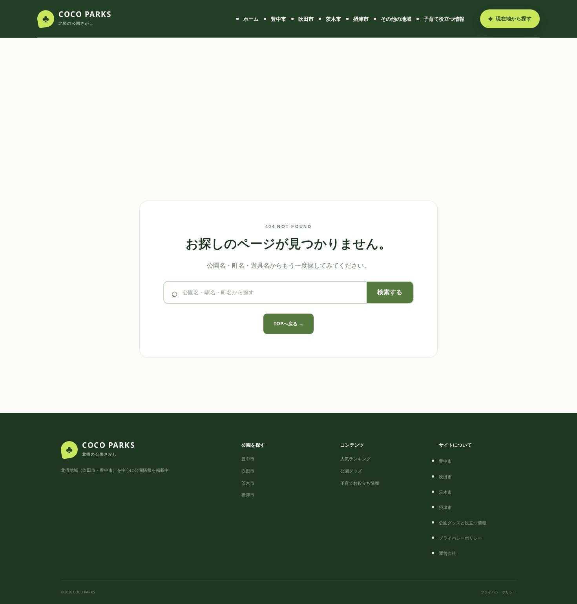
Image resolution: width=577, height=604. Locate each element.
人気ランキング (355, 459)
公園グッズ (351, 471)
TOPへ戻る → (288, 323)
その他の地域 (396, 18)
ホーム (251, 18)
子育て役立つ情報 (444, 18)
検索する (389, 292)
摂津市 (361, 18)
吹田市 (306, 18)
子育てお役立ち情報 (359, 483)
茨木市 (333, 18)
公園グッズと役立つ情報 (462, 523)
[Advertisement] (288, 130)
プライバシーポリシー (460, 538)
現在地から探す (509, 18)
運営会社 (447, 553)
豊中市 (278, 18)
